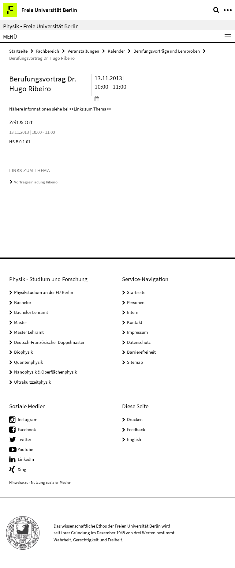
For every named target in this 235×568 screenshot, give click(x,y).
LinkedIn (26, 459)
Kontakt (134, 322)
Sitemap (135, 362)
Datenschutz (139, 342)
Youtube (25, 449)
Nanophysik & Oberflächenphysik (45, 372)
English (134, 439)
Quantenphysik (28, 362)
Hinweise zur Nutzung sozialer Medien (40, 482)
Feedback (136, 429)
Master (20, 322)
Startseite (18, 51)
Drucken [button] (135, 419)
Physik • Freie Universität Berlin (41, 26)
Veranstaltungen (83, 51)
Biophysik (23, 352)
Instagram (27, 419)
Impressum (137, 332)
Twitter (24, 439)
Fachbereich (47, 51)
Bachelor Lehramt (31, 312)
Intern (132, 312)
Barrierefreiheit (141, 352)
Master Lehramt (29, 332)
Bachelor (22, 302)
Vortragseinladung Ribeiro (36, 182)
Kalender (116, 51)
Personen (135, 302)
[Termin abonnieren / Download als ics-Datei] (113, 98)
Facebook (27, 429)
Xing (22, 469)
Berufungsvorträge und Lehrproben (166, 51)
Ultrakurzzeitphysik (32, 382)
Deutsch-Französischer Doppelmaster (49, 342)
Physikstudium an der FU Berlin (43, 292)
